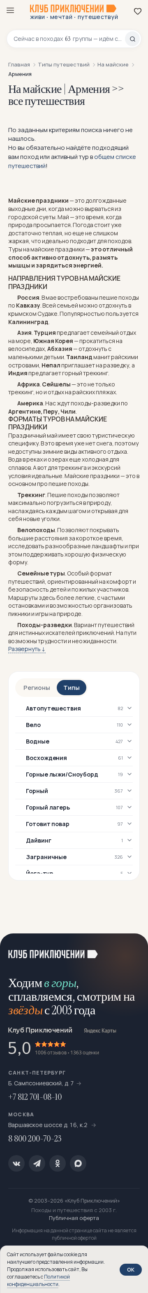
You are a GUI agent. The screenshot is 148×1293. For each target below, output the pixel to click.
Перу (50, 411)
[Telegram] (37, 1163)
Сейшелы (56, 384)
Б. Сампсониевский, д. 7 (41, 1083)
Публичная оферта (74, 1218)
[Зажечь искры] (131, 949)
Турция (45, 332)
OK (130, 1269)
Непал (51, 365)
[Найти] (132, 38)
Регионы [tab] (36, 687)
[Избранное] (137, 11)
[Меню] (10, 10)
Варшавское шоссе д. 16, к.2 (48, 1125)
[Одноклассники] (57, 1163)
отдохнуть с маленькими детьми (59, 353)
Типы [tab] (71, 687)
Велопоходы (36, 530)
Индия (18, 373)
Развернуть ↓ (27, 649)
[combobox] (69, 39)
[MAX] (78, 1163)
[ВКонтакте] (16, 1163)
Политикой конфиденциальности (38, 1280)
